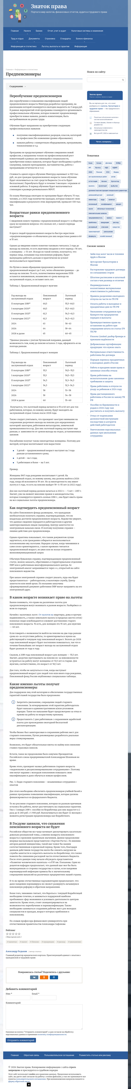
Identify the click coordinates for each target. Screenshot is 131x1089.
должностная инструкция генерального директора (108, 190)
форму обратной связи (19, 1081)
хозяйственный (106, 236)
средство (116, 227)
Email (35, 993)
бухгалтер (115, 181)
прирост (119, 218)
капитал (13, 942)
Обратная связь (31, 1055)
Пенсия (35, 942)
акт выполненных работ (98, 177)
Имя (9, 993)
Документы (34, 38)
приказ (109, 218)
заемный (110, 195)
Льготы (98, 168)
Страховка (50, 38)
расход (62, 942)
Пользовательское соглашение (59, 1055)
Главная (15, 31)
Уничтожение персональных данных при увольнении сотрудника (105, 432)
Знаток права (49, 6)
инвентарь (93, 200)
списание (104, 227)
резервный (93, 227)
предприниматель (95, 218)
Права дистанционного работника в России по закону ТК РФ (107, 397)
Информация (80, 46)
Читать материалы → (105, 142)
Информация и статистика (23, 46)
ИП (90, 168)
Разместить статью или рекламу (95, 1055)
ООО (90, 172)
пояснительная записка (98, 213)
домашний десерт (95, 195)
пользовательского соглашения (31, 1079)
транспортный (94, 232)
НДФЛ (115, 168)
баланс (104, 181)
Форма (116, 172)
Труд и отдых (17, 38)
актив (113, 177)
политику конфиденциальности (52, 1034)
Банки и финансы (84, 38)
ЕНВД (118, 163)
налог (24, 942)
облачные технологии (105, 209)
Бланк (99, 163)
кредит (118, 204)
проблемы (93, 222)
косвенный (93, 204)
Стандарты (65, 38)
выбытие (114, 186)
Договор (109, 163)
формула (92, 236)
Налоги (27, 31)
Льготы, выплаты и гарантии (55, 46)
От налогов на (46, 614)
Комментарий (13, 1003)
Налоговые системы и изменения (87, 31)
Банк (90, 163)
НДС (106, 168)
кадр (102, 200)
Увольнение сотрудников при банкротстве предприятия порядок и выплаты (105, 314)
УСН (107, 172)
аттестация (93, 181)
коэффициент (106, 204)
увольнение (75, 942)
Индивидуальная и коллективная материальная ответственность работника (105, 288)
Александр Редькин (16, 951)
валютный (103, 186)
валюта (91, 186)
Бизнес (39, 31)
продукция (48, 942)
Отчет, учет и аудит (57, 31)
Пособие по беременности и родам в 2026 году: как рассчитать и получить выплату (107, 408)
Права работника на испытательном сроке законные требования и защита (107, 378)
